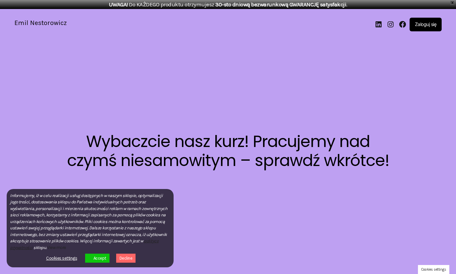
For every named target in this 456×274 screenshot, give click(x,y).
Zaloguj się (426, 24)
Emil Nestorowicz (40, 23)
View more (56, 247)
